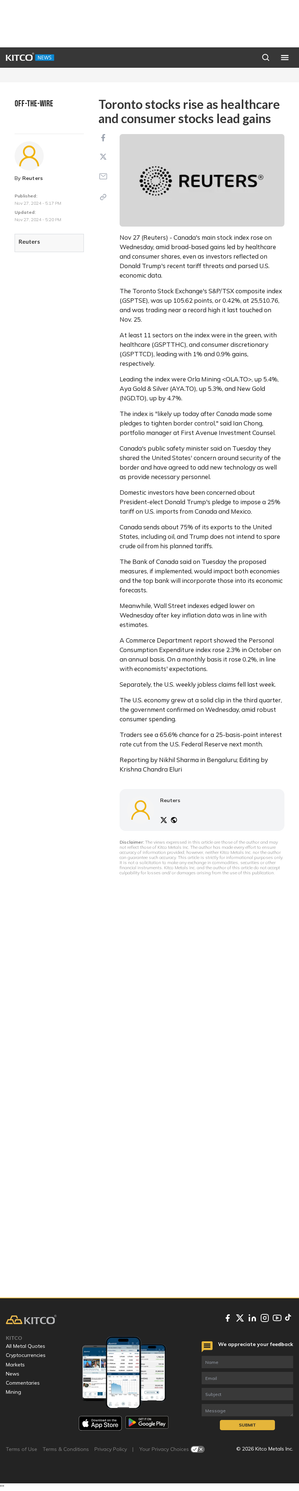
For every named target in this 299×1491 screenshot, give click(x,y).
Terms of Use (21, 1449)
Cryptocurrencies (26, 1355)
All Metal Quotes (25, 1346)
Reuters (32, 178)
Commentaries (23, 1383)
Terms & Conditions (66, 1449)
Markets (15, 1364)
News (12, 1373)
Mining (13, 1392)
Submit (247, 1425)
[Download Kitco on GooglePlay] (146, 1423)
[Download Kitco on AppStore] (100, 1423)
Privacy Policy (110, 1449)
